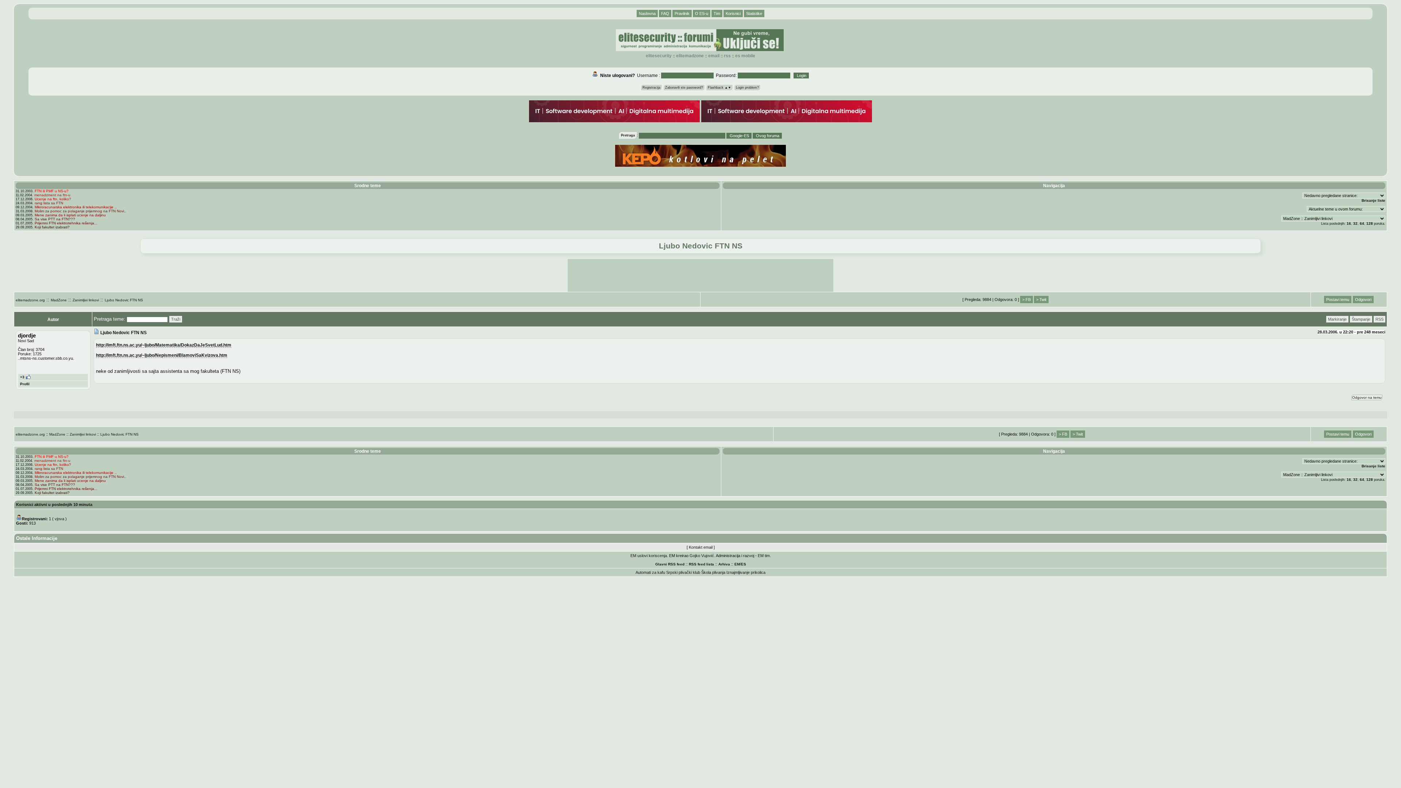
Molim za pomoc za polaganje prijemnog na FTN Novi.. (80, 211)
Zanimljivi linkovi (86, 300)
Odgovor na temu (1367, 397)
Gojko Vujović (702, 555)
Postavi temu (1337, 299)
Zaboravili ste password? (684, 87)
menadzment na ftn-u (52, 195)
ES (743, 564)
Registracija (651, 87)
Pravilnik (682, 13)
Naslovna (647, 13)
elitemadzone (690, 55)
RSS (727, 55)
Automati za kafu (650, 572)
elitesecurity (659, 55)
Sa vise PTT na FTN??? (55, 219)
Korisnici (733, 13)
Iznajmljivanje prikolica (745, 572)
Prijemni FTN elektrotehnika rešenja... (66, 223)
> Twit (1041, 299)
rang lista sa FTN (49, 203)
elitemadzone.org (30, 300)
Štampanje (1361, 319)
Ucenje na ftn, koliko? (53, 199)
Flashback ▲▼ (719, 87)
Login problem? (747, 87)
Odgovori (1363, 299)
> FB (1026, 299)
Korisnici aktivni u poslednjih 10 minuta (54, 504)
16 (1349, 223)
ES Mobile (745, 55)
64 (1362, 223)
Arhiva (724, 564)
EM (737, 564)
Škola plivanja (713, 572)
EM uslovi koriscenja (648, 555)
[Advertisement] (700, 275)
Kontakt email (701, 547)
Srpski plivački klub (683, 572)
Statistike (754, 13)
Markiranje (1337, 319)
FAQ (665, 13)
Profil (25, 384)
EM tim (764, 555)
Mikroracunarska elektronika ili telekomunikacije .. (76, 207)
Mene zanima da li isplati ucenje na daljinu (70, 215)
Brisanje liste (1373, 200)
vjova (59, 519)
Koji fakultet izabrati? (52, 227)
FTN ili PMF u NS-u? (52, 191)
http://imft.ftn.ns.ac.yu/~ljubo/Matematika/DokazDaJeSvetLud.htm (163, 345)
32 (1355, 223)
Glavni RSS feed (669, 564)
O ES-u (701, 13)
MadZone (59, 300)
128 (1369, 223)
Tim (717, 13)
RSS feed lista (701, 564)
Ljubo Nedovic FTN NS (124, 300)
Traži (175, 319)
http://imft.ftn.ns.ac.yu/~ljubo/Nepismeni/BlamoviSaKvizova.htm (161, 355)
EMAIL (713, 55)
